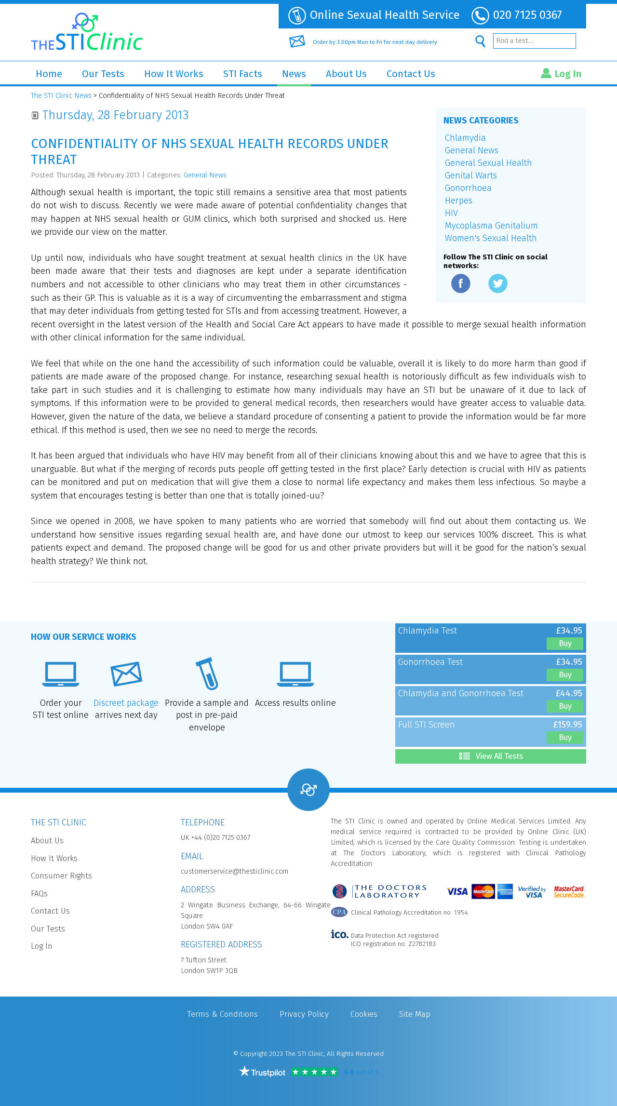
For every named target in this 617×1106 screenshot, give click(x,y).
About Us (346, 74)
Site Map (414, 1014)
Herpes (458, 200)
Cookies (363, 1014)
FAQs (39, 893)
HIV (451, 213)
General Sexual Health (488, 163)
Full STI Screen (426, 724)
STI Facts (242, 74)
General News (471, 150)
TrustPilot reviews (262, 1071)
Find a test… (515, 41)
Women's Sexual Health (491, 238)
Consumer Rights (61, 875)
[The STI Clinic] (87, 29)
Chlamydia (465, 138)
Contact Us (411, 74)
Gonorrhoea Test (430, 662)
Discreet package (126, 703)
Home (49, 74)
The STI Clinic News (61, 95)
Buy (565, 643)
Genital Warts (471, 175)
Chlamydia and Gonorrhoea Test (460, 693)
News (294, 74)
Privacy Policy (304, 1014)
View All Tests (499, 756)
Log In (568, 74)
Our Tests (103, 74)
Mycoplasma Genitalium (491, 225)
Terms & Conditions (222, 1014)
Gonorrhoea (468, 188)
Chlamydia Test (427, 630)
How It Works (173, 74)
